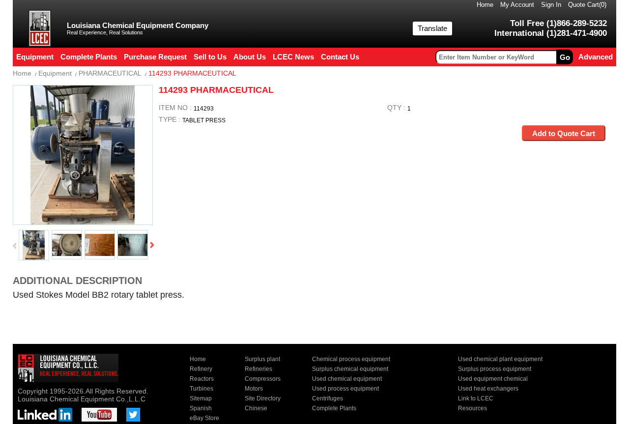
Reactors (202, 378)
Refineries (258, 369)
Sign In (551, 4)
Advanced (595, 57)
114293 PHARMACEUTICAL (192, 73)
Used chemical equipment (347, 378)
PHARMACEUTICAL (110, 73)
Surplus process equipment (494, 369)
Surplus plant (262, 359)
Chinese (256, 408)
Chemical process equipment (351, 359)
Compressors (263, 378)
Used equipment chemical (493, 378)
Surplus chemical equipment (350, 369)
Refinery (201, 369)
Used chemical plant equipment (500, 359)
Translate (432, 28)
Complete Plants (334, 408)
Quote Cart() (587, 4)
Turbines (201, 388)
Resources (472, 408)
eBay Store (204, 418)
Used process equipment (345, 388)
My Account (517, 4)
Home (485, 4)
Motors (254, 388)
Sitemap (201, 398)
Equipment (55, 73)
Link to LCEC (475, 398)
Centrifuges (327, 398)
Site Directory (263, 398)
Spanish (201, 408)
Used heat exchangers (488, 388)
